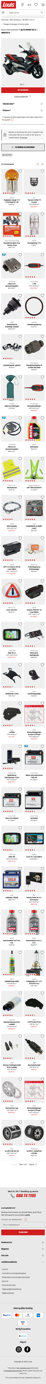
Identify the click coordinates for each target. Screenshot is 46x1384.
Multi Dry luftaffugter (12, 406)
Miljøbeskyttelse (8, 1293)
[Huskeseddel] (36, 5)
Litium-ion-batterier (11, 818)
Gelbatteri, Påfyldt (12, 897)
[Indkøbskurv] (43, 5)
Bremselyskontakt (34, 1065)
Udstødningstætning (34, 324)
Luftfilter (12, 732)
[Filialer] (22, 5)
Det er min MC (23, 90)
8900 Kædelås (12, 526)
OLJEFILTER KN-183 (12, 1151)
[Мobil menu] (3, 12)
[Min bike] (29, 5)
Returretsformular (9, 1285)
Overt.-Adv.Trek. (11, 610)
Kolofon (5, 1269)
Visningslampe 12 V (34, 243)
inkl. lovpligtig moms (24, 1368)
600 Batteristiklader (34, 406)
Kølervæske (34, 447)
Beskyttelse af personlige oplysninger (16, 1277)
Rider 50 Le (12, 653)
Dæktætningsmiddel (12, 981)
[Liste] (42, 164)
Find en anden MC (21, 96)
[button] (41, 13)
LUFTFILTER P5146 (34, 1022)
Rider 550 (12, 857)
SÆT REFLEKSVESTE (34, 488)
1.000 (34, 284)
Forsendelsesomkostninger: (13, 1371)
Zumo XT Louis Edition (34, 857)
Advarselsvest (12, 488)
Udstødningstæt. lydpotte (11, 365)
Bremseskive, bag (12, 1108)
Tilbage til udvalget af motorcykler (16, 24)
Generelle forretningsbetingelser (14, 1273)
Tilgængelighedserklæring (11, 1289)
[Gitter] (38, 163)
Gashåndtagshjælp (34, 694)
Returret (5, 1281)
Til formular (23, 137)
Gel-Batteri (34, 818)
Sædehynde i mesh (12, 694)
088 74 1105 (26, 1195)
